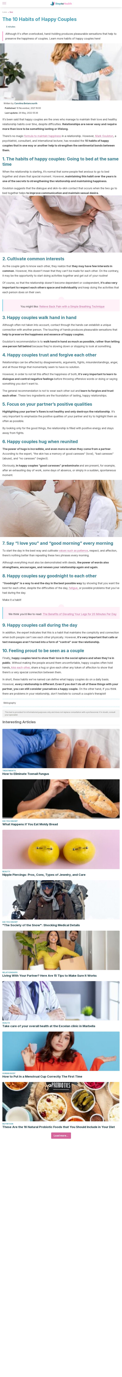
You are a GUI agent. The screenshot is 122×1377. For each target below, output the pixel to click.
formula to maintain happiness (42, 136)
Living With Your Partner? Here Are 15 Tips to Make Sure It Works (49, 975)
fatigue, (74, 588)
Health (6, 1023)
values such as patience (73, 550)
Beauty (6, 871)
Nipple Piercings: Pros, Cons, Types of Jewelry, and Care (44, 875)
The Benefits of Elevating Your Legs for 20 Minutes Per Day (79, 614)
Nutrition (7, 1124)
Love (4, 12)
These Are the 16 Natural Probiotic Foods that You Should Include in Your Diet (58, 1127)
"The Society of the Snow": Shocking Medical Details (41, 925)
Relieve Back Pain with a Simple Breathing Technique (71, 306)
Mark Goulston (104, 136)
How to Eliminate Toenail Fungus (25, 774)
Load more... (61, 1135)
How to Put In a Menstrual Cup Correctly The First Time (42, 1076)
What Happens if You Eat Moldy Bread (30, 824)
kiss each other (20, 667)
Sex (11, 12)
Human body (8, 1073)
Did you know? (10, 821)
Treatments (9, 771)
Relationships (9, 972)
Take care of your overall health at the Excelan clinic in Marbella (48, 1026)
